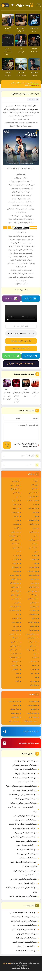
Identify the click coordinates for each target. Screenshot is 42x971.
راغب (17, 552)
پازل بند (16, 528)
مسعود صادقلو (14, 650)
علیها (17, 614)
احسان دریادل (15, 489)
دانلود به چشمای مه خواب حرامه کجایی (23, 912)
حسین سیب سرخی (13, 701)
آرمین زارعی (15, 481)
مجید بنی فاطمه (32, 713)
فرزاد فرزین (15, 618)
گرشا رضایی (33, 626)
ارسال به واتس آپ (10, 355)
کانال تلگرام (28, 298)
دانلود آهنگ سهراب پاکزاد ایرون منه (25, 790)
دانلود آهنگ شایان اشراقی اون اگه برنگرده (23, 824)
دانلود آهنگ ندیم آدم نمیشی (27, 782)
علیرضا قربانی (33, 614)
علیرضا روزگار (33, 610)
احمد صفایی (33, 497)
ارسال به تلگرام (29, 355)
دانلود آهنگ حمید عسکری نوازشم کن (24, 765)
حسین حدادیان (32, 705)
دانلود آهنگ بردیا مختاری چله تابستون (24, 837)
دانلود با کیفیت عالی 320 (19, 341)
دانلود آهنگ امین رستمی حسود (26, 841)
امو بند (35, 504)
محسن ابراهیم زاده (31, 634)
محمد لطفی (33, 646)
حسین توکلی (33, 540)
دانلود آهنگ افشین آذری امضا (27, 854)
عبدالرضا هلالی (14, 709)
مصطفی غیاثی (14, 654)
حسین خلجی (33, 701)
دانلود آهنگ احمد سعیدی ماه (27, 849)
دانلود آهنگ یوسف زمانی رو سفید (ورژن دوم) (21, 786)
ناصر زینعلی (33, 673)
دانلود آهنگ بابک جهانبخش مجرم (25, 816)
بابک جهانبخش (32, 520)
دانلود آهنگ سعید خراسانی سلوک (26, 769)
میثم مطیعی (15, 717)
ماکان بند (16, 626)
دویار (35, 552)
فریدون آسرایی (32, 622)
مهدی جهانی (33, 661)
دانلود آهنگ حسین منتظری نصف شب (24, 929)
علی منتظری (33, 603)
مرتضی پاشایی (14, 646)
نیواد (17, 677)
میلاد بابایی (33, 669)
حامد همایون (15, 532)
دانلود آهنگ (32, 106)
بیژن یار (35, 528)
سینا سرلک (34, 583)
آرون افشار (34, 485)
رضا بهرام (34, 555)
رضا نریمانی (33, 709)
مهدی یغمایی (15, 661)
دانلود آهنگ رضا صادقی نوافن (27, 934)
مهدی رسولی (15, 713)
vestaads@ (35, 85)
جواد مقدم (16, 705)
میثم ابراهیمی (15, 665)
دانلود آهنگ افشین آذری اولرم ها (26, 773)
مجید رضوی (15, 630)
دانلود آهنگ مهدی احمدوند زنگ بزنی (24, 942)
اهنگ (23, 109)
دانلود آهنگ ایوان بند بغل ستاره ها (25, 778)
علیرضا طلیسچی (14, 610)
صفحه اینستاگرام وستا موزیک (29, 743)
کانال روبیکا (9, 298)
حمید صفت (15, 544)
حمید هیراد (15, 548)
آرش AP (34, 481)
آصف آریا (34, 489)
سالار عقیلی (15, 563)
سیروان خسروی (14, 575)
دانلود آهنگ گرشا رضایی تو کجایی (25, 820)
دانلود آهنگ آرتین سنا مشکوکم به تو (25, 828)
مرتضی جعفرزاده (32, 650)
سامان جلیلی (33, 567)
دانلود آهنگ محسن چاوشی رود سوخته (24, 803)
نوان (36, 677)
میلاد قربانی (15, 669)
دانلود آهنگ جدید (28, 456)
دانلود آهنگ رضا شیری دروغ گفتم (26, 799)
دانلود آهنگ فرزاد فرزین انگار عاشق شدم (23, 921)
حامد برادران (33, 532)
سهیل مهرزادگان (32, 571)
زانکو (35, 563)
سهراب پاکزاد (15, 567)
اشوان (17, 497)
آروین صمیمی (15, 485)
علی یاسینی (33, 606)
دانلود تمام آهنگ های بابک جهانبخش (21, 363)
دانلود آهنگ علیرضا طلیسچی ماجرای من (23, 879)
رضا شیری (16, 555)
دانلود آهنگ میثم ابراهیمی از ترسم (26, 761)
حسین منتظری (14, 540)
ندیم (17, 673)
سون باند (16, 571)
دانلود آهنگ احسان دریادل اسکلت (25, 938)
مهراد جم (34, 665)
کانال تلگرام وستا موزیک (31, 731)
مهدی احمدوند (14, 657)
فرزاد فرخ (34, 618)
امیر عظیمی (15, 508)
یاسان (17, 681)
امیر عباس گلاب (32, 508)
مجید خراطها (33, 630)
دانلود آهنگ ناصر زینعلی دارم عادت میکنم (23, 794)
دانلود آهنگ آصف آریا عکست (27, 883)
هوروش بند (33, 681)
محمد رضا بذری (14, 721)
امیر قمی (34, 512)
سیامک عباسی (33, 575)
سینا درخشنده (14, 579)
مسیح (35, 654)
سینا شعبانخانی (14, 583)
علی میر (16, 603)
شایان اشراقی (33, 587)
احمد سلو (16, 493)
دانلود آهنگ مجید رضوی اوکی (27, 946)
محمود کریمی (33, 717)
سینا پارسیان (33, 579)
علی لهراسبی (15, 599)
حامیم (35, 536)
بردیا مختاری (33, 524)
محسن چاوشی (14, 634)
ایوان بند (16, 516)
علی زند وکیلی (15, 595)
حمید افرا (34, 544)
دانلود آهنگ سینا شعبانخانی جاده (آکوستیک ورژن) (22, 809)
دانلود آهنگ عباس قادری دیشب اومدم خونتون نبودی (21, 889)
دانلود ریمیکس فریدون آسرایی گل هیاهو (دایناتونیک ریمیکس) (23, 864)
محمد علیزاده (33, 642)
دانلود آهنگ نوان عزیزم (29, 875)
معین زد (34, 657)
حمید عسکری (33, 548)
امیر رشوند (16, 504)
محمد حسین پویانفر (30, 721)
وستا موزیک (34, 109)
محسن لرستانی (32, 638)
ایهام (36, 516)
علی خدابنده (33, 595)
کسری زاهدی (15, 622)
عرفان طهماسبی (32, 591)
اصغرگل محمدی (32, 500)
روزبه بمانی (15, 559)
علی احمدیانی (15, 591)
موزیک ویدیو (29, 465)
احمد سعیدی (33, 493)
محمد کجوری (15, 642)
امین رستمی (15, 512)
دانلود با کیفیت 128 (19, 348)
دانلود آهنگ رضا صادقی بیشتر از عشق (24, 917)
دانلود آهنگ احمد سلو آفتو (28, 858)
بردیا (17, 520)
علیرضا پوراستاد (14, 606)
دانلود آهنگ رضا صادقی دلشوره (26, 845)
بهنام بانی (16, 524)
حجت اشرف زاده (14, 536)
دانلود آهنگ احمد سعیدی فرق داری (25, 925)
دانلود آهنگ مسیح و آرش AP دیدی (25, 871)
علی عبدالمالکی (32, 599)
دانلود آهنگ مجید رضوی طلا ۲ (26, 951)
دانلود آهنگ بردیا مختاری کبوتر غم (25, 833)
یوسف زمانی (33, 685)
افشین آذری (15, 500)
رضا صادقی (33, 559)
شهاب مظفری (15, 587)
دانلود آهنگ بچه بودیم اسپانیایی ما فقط (23, 896)
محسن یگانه (15, 638)
